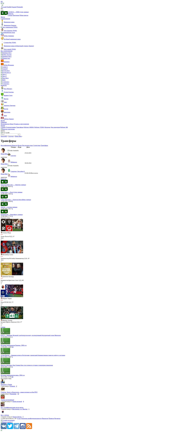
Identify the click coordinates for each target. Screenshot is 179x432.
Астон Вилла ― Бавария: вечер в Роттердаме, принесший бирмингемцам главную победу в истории (33, 355)
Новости (10, 13)
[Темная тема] (1, 3)
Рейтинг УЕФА (39, 127)
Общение (4, 122)
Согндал (11, 136)
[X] (10, 428)
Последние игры (27, 145)
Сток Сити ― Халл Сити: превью (11, 192)
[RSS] (29, 428)
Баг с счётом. (5, 415)
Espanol (14, 7)
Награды (47, 127)
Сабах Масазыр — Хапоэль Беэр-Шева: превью (16, 199)
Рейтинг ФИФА (29, 127)
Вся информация (6, 145)
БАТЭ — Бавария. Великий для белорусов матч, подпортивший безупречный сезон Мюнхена (31, 335)
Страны (3, 127)
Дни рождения (55, 127)
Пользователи (5, 124)
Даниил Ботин (17, 417)
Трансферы (19, 127)
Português (20, 7)
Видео (3, 120)
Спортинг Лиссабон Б (18, 171)
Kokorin (12, 386)
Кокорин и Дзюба (6, 384)
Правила (51, 418)
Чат (2, 8)
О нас (19, 418)
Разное (3, 125)
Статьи (10, 15)
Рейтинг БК (64, 127)
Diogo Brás (18, 136)
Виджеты (57, 418)
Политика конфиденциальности (31, 418)
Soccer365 (4, 136)
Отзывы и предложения (21, 124)
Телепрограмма (11, 127)
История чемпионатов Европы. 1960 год (14, 345)
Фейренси (14, 162)
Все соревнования (6, 51)
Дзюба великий (17, 401)
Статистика (36, 145)
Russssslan (13, 394)
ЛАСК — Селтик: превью (9, 207)
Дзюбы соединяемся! (7, 400)
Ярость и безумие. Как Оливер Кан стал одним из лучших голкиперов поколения (27, 365)
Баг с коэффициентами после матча (12, 407)
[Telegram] (16, 428)
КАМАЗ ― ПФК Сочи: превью (18, 12)
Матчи (3, 17)
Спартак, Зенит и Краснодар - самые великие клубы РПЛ (19, 392)
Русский (4, 7)
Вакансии (45, 418)
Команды (4, 85)
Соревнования (5, 18)
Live (2, 10)
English (9, 7)
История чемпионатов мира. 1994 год (13, 375)
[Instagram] (23, 428)
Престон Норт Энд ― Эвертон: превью (13, 185)
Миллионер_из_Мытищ (19, 409)
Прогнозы (16, 15)
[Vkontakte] (4, 428)
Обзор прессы (23, 15)
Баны (11, 124)
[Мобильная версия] (3, 3)
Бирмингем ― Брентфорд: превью (12, 214)
